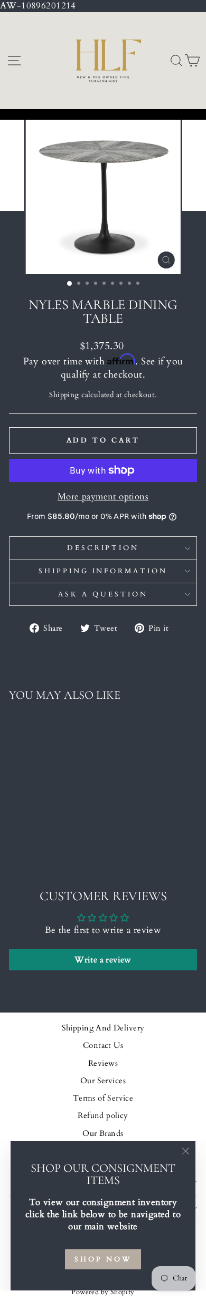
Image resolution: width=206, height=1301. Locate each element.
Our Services (103, 1080)
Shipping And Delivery (103, 1028)
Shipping (64, 395)
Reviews (103, 1063)
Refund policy (103, 1115)
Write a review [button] (103, 960)
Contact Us (103, 1045)
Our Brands (102, 1133)
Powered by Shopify (102, 1292)
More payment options (103, 497)
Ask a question (103, 594)
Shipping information (103, 571)
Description (103, 548)
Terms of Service (103, 1098)
